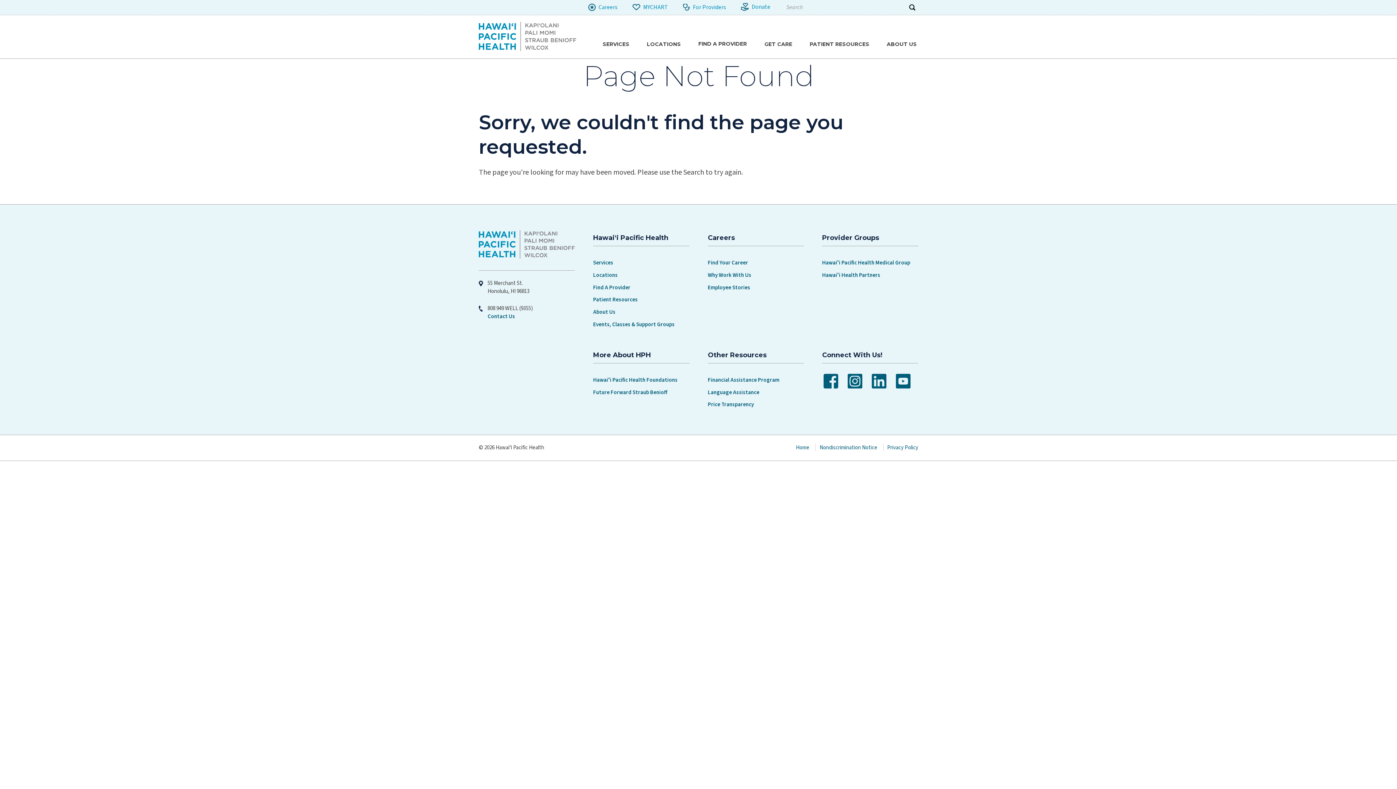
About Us (604, 312)
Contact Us (501, 316)
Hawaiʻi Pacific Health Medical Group (866, 263)
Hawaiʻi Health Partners (851, 275)
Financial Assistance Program (743, 380)
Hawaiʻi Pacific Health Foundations (635, 380)
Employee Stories (729, 287)
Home (802, 447)
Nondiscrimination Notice (848, 447)
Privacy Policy (902, 447)
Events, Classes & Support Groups (634, 324)
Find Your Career (728, 263)
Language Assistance (733, 392)
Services (603, 263)
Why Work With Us (729, 275)
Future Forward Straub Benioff (630, 392)
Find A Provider (611, 287)
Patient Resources (615, 300)
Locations (605, 275)
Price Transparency (731, 404)
